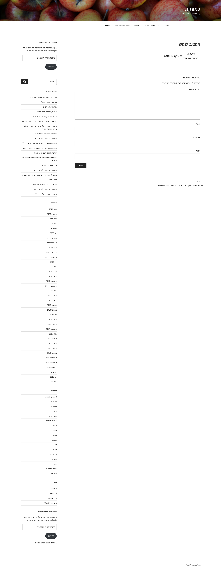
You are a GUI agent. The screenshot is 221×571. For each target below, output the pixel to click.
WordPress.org (51, 503)
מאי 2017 (53, 334)
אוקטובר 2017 (51, 329)
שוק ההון (53, 459)
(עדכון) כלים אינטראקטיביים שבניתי (43, 97)
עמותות (54, 449)
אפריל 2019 (52, 295)
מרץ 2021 (53, 247)
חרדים (54, 430)
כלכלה (54, 435)
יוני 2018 (53, 315)
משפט (54, 440)
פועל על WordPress (193, 565)
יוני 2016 (53, 377)
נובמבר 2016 (52, 353)
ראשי (166, 26)
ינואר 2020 (52, 276)
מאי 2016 (53, 382)
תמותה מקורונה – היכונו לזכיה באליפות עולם (40, 148)
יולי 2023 (53, 228)
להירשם (51, 67)
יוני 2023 (53, 233)
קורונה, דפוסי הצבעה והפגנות (45, 153)
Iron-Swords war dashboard (127, 26)
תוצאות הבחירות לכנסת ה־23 (45, 170)
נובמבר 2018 (52, 310)
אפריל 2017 (52, 339)
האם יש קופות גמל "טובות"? (46, 194)
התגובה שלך (193, 89)
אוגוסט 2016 (52, 367)
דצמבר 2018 (52, 305)
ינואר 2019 (52, 300)
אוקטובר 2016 (51, 358)
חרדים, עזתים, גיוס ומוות (47, 112)
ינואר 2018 (52, 319)
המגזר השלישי (51, 421)
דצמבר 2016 (52, 348)
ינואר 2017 (52, 343)
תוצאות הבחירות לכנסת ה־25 (45, 134)
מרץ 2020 (53, 271)
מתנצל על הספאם (50, 107)
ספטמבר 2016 (51, 363)
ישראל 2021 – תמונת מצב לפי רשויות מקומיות (39, 121)
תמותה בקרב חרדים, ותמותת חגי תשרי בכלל (40, 143)
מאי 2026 (53, 209)
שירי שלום (53, 180)
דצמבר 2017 (52, 324)
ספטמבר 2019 (51, 286)
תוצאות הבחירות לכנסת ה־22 (45, 189)
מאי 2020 (53, 267)
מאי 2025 (53, 224)
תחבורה (54, 473)
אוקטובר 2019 (51, 281)
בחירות (54, 402)
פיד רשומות (52, 493)
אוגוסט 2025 (52, 214)
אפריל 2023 (52, 238)
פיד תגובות (52, 498)
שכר (55, 464)
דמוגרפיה (53, 416)
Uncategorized (51, 397)
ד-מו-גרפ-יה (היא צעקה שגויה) (45, 116)
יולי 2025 (53, 219)
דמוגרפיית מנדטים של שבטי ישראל (43, 185)
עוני (55, 445)
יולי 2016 (53, 372)
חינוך (55, 426)
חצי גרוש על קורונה (49, 165)
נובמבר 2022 (52, 243)
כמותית (192, 9)
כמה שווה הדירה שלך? (48, 102)
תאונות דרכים (51, 469)
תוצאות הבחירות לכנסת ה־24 (45, 139)
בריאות (54, 406)
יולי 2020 (53, 262)
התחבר (54, 489)
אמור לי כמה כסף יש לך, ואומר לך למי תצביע (40, 175)
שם (198, 124)
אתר (198, 151)
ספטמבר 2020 (51, 257)
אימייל (196, 138)
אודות (107, 26)
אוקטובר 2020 (51, 252)
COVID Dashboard (151, 26)
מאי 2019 (53, 291)
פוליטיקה (53, 454)
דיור (55, 411)
